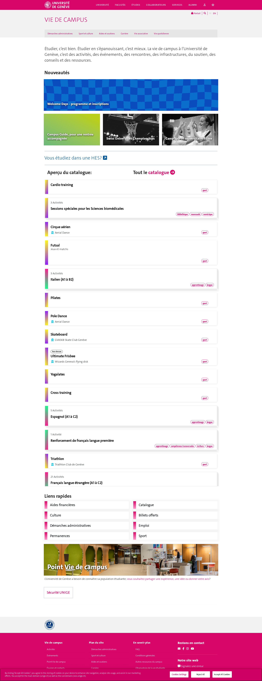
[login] (205, 5)
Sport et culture (86, 33)
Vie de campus (66, 20)
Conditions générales (145, 655)
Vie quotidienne (161, 33)
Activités (51, 649)
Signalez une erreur (191, 666)
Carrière (124, 33)
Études (136, 4)
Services (177, 4)
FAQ (137, 649)
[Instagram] (187, 649)
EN (214, 13)
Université (102, 4)
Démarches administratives (60, 33)
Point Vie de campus (56, 661)
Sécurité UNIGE (58, 592)
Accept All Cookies (222, 674)
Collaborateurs (156, 4)
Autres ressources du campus (149, 661)
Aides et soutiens (107, 33)
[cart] (213, 5)
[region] (131, 675)
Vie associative (141, 33)
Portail (196, 13)
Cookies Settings (179, 674)
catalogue (159, 172)
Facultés (120, 4)
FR (210, 13)
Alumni (192, 4)
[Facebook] (183, 649)
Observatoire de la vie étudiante (150, 668)
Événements (52, 655)
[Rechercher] (204, 13)
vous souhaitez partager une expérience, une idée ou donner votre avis (168, 579)
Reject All (200, 674)
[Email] (179, 649)
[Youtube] (192, 649)
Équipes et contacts (56, 668)
